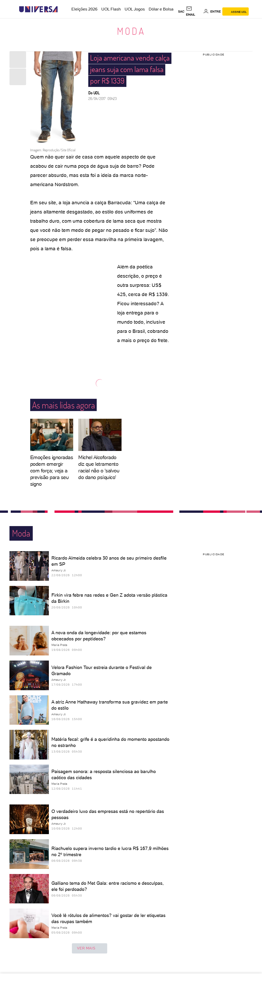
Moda (131, 31)
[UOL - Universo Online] (62, 9)
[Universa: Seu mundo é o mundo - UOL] (38, 9)
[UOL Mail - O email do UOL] (194, 11)
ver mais (86, 948)
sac (181, 11)
